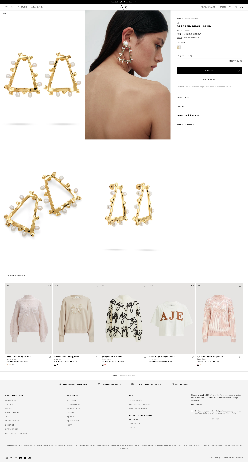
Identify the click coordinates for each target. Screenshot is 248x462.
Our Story (71, 400)
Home (179, 19)
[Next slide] (242, 276)
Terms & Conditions (138, 408)
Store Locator (73, 408)
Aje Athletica (73, 421)
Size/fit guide (235, 61)
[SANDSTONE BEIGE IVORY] (55, 364)
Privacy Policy (135, 400)
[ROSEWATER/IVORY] (198, 364)
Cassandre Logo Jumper (19, 357)
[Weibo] (29, 458)
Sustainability (73, 404)
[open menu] (6, 7)
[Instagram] (6, 458)
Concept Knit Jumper (112, 357)
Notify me (209, 70)
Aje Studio (71, 417)
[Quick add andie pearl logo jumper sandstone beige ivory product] (97, 357)
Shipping (9, 404)
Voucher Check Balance (16, 433)
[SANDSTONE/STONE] (7, 364)
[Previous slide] (236, 276)
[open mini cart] (241, 7)
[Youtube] (25, 458)
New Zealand (135, 423)
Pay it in (179, 38)
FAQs (7, 417)
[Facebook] (11, 458)
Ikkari (69, 425)
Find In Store (209, 79)
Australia (133, 419)
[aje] (124, 7)
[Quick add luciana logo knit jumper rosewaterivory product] (240, 357)
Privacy (217, 458)
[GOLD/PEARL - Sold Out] (179, 47)
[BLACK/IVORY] (10, 364)
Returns (8, 408)
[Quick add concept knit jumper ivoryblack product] (145, 357)
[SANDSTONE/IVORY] (200, 364)
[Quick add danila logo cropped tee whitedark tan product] (193, 357)
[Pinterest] (20, 458)
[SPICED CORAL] (105, 364)
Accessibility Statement (140, 404)
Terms (211, 458)
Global (132, 428)
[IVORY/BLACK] (102, 364)
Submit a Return (12, 413)
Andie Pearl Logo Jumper (66, 357)
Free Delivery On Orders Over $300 (124, 2)
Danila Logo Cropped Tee (162, 357)
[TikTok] (15, 458)
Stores (223, 7)
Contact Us (10, 400)
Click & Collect (12, 421)
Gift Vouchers (11, 429)
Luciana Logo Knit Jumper (210, 357)
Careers (70, 413)
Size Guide (9, 425)
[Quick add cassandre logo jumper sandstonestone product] (50, 357)
